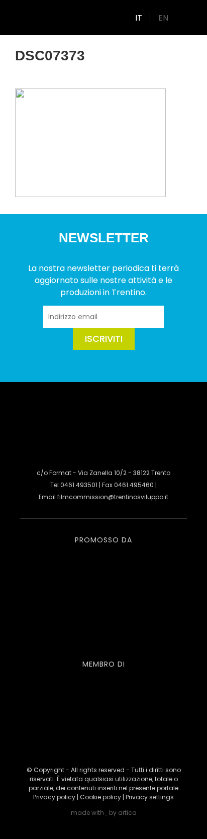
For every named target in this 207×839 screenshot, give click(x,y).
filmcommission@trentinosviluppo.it (112, 497)
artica (127, 812)
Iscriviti (104, 338)
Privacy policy (54, 797)
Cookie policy (100, 797)
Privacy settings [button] (150, 797)
